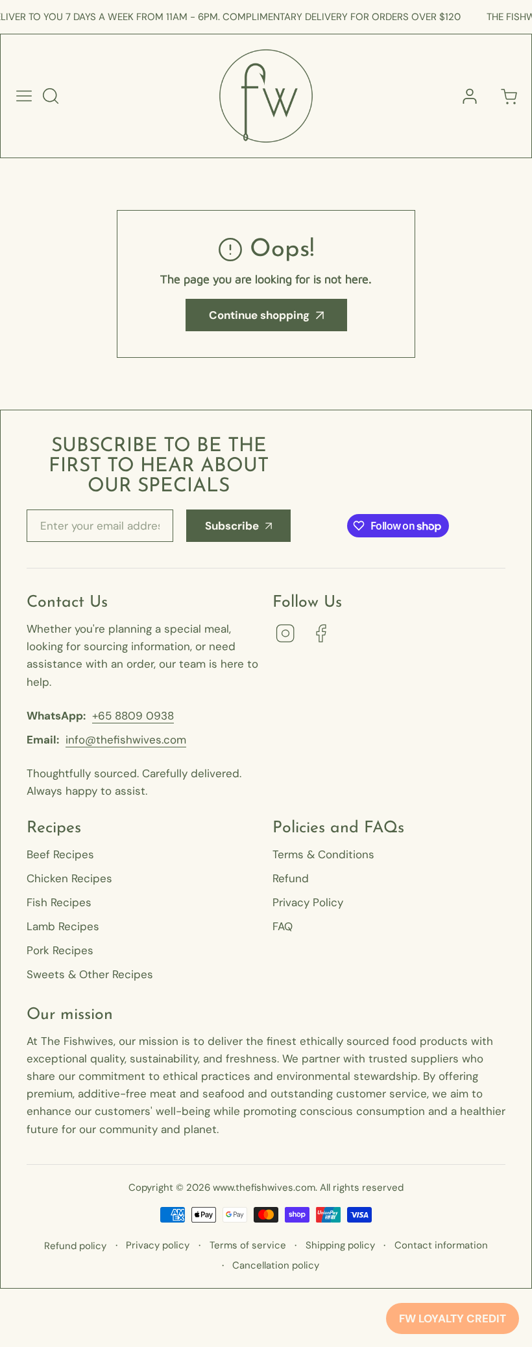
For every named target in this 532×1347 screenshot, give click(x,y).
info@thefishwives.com (126, 739)
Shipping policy (340, 1245)
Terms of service (248, 1245)
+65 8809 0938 (133, 716)
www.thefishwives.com (264, 1187)
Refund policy (75, 1245)
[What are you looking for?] (51, 96)
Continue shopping (259, 315)
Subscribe (232, 526)
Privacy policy (157, 1245)
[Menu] (24, 96)
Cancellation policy (275, 1265)
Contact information (441, 1245)
